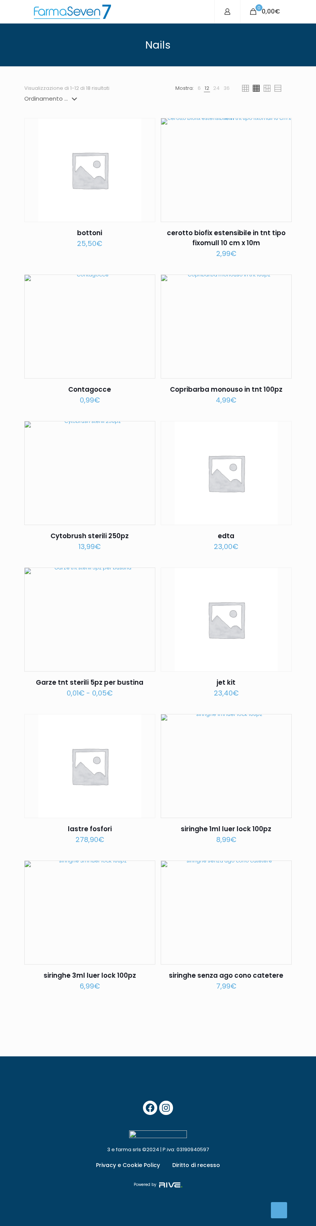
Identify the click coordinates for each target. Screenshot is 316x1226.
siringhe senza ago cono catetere (226, 975)
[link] (199, 88)
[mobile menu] (201, 11)
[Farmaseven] (72, 11)
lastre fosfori (90, 829)
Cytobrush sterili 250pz (89, 536)
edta (226, 536)
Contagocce (89, 389)
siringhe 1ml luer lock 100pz (226, 829)
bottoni (89, 232)
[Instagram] (166, 1108)
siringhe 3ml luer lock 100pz (90, 975)
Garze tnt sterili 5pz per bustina (89, 682)
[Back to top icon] (279, 1210)
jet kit (226, 682)
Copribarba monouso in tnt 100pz (226, 389)
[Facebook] (150, 1108)
